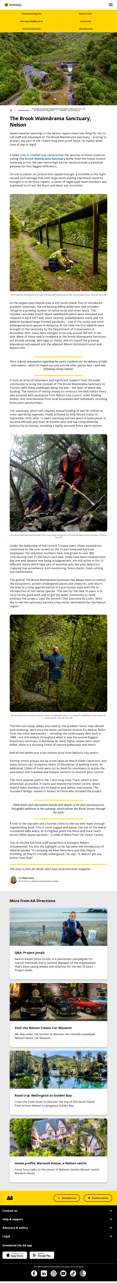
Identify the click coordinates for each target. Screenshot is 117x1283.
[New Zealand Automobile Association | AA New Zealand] (13, 5)
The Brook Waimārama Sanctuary (42, 158)
